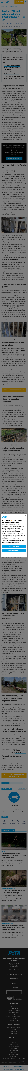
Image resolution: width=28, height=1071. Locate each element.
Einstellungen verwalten (14, 554)
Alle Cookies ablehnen (14, 550)
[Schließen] (25, 515)
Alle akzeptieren (14, 546)
